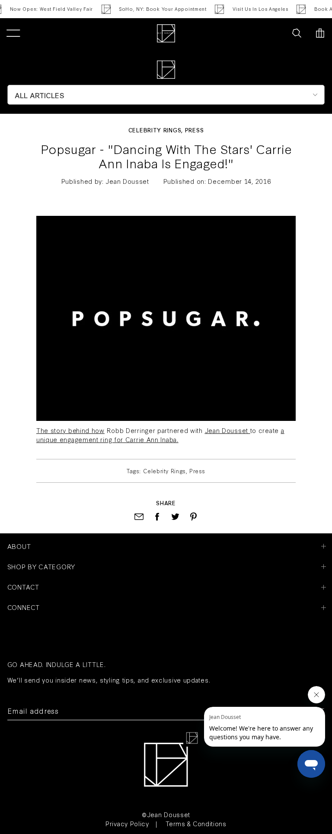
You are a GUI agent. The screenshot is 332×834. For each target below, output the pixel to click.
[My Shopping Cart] (320, 33)
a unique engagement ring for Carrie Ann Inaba (160, 435)
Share (166, 503)
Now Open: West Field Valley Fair (48, 9)
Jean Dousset (226, 430)
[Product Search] (296, 33)
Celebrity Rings (155, 130)
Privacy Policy (127, 823)
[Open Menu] (13, 33)
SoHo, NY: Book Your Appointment (160, 9)
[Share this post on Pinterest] (193, 516)
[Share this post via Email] (139, 516)
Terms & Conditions (196, 823)
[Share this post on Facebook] (157, 516)
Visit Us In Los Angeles (257, 9)
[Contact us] (278, 33)
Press (194, 130)
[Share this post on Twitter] (175, 516)
